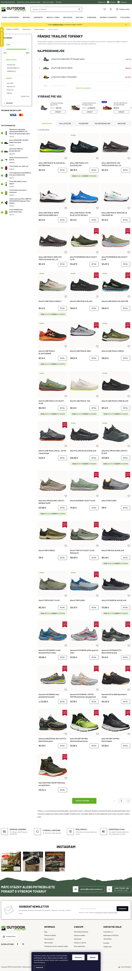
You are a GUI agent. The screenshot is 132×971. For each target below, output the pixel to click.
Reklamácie (77, 939)
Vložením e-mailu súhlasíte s (98, 912)
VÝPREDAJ (11, 71)
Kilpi (9, 93)
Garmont (10, 86)
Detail (62, 170)
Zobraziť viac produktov (83, 88)
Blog (45, 932)
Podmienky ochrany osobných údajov (29, 2)
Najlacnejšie (65, 123)
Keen (10, 90)
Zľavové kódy (48, 943)
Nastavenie (39, 967)
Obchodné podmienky (8, 2)
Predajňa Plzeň (10, 936)
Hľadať (79, 9)
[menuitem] (10, 17)
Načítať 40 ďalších (83, 801)
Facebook (113, 2)
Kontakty (59, 2)
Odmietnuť (78, 957)
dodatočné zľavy (58, 24)
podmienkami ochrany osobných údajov (106, 912)
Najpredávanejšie (102, 123)
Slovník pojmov (49, 939)
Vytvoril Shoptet (126, 967)
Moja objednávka (79, 946)
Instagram (123, 2)
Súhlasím (92, 957)
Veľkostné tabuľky (50, 935)
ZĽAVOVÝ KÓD (13, 68)
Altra (9, 83)
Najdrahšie (83, 123)
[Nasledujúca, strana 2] (121, 800)
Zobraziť (58, 112)
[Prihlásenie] (110, 9)
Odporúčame (47, 123)
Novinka (11, 65)
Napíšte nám (107, 946)
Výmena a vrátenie (80, 943)
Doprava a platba (48, 2)
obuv (44, 811)
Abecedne (122, 123)
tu (44, 962)
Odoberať (122, 909)
